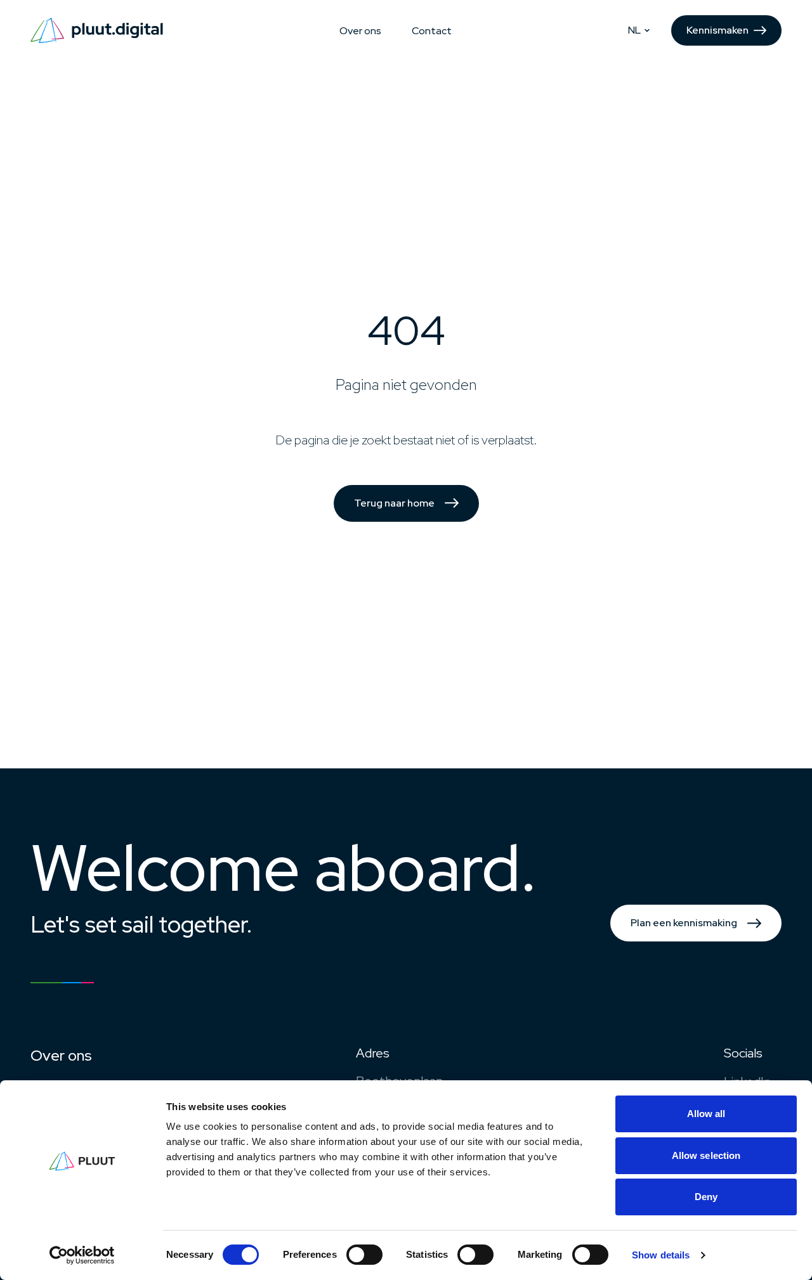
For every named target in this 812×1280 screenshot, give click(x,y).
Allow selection (706, 1155)
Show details (661, 1255)
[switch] (364, 1254)
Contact (432, 30)
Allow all (706, 1113)
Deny (706, 1196)
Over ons (360, 30)
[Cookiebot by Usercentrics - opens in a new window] (82, 1255)
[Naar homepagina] (96, 30)
